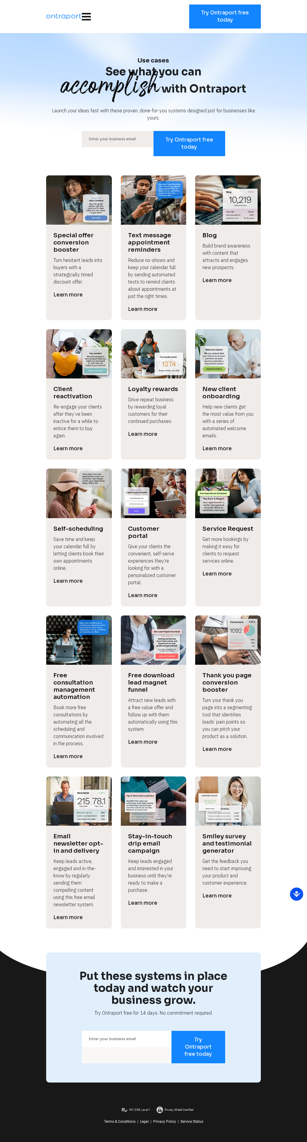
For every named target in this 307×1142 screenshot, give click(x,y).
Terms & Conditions (120, 1121)
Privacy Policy (164, 1121)
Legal (144, 1121)
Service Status (191, 1121)
